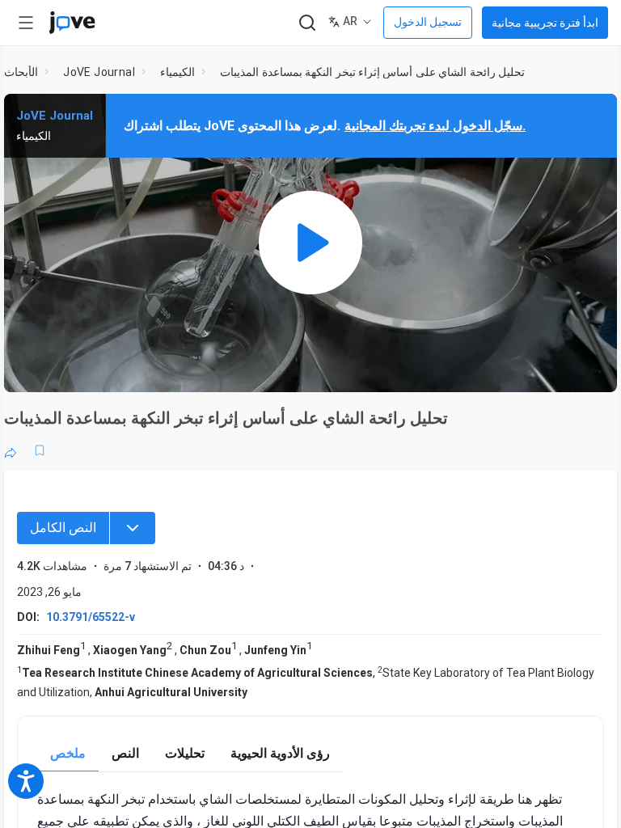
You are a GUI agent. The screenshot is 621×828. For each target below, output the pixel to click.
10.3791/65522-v (90, 616)
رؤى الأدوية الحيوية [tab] (280, 753)
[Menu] (132, 528)
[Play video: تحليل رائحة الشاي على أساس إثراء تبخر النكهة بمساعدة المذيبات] (310, 243)
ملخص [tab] (68, 753)
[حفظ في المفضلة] (39, 450)
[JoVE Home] (72, 22)
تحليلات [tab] (185, 753)
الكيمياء (177, 71)
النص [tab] (125, 753)
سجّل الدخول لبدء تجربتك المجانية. (435, 125)
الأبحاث (21, 71)
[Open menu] (26, 23)
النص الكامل (63, 527)
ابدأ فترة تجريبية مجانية (545, 22)
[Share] (10, 450)
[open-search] (307, 23)
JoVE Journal (99, 71)
